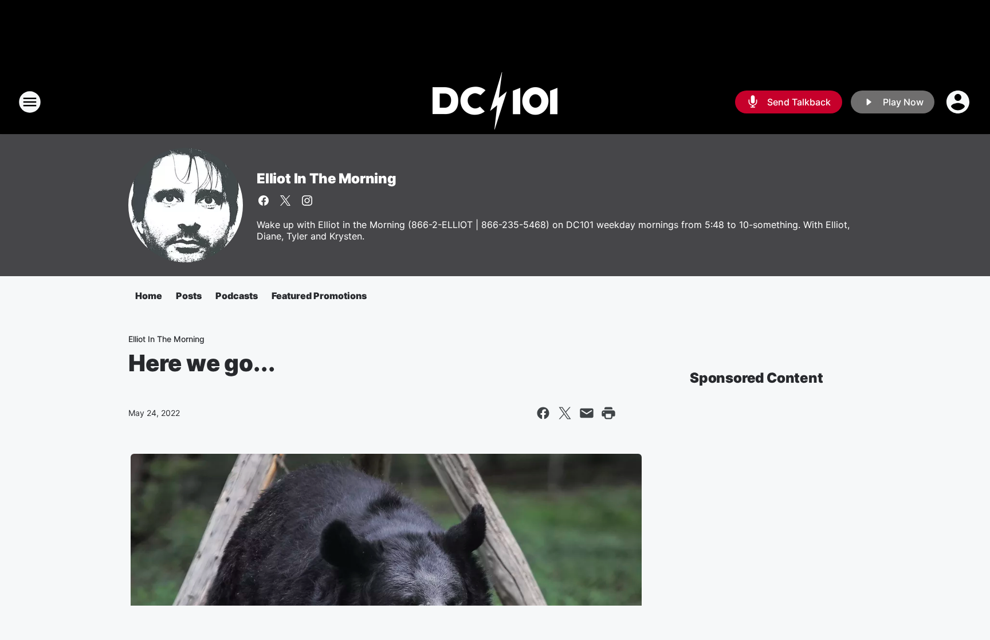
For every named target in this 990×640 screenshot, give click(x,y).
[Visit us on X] (285, 200)
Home (148, 295)
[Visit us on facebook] (263, 200)
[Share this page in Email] (587, 413)
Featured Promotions (319, 295)
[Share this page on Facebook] (543, 413)
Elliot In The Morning (326, 178)
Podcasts (236, 295)
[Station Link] (495, 102)
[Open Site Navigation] (29, 102)
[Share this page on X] (565, 413)
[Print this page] (608, 413)
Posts (189, 295)
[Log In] (959, 102)
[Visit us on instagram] (307, 200)
